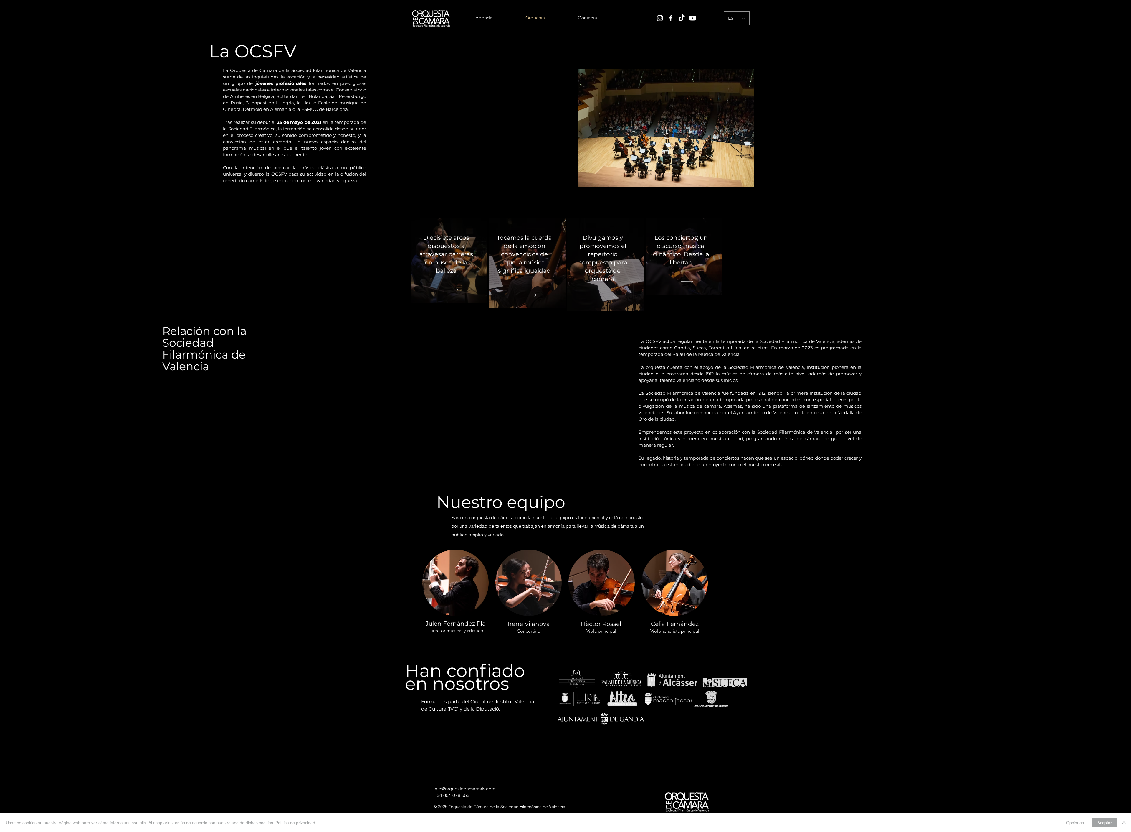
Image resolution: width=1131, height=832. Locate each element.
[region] (449, 260)
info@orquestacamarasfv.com (464, 789)
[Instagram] (660, 18)
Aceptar (1104, 823)
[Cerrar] (1123, 822)
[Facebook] (671, 18)
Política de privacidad (295, 823)
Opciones (1075, 823)
